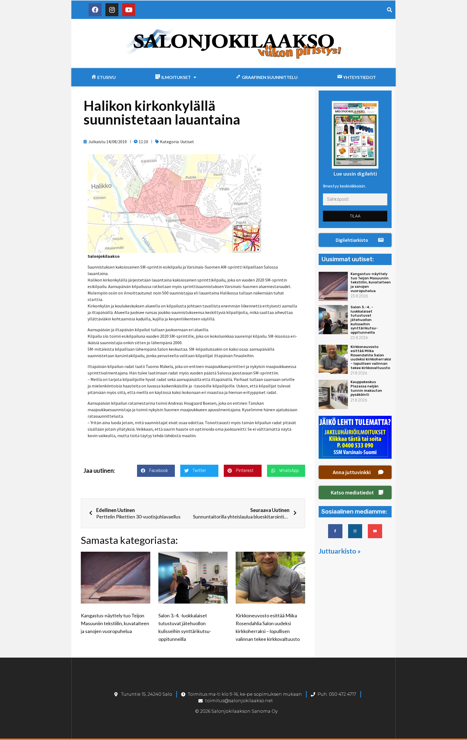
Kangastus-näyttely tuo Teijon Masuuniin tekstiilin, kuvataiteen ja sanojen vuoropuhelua (115, 623)
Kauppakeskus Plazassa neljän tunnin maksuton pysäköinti (366, 388)
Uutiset (187, 141)
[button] (355, 240)
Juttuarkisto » (340, 551)
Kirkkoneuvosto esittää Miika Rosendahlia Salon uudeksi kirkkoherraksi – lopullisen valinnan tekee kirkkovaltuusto (371, 357)
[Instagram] (111, 9)
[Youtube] (128, 9)
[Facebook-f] (335, 531)
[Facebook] (95, 9)
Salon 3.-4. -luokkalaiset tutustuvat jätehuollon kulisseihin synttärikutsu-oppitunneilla (364, 319)
